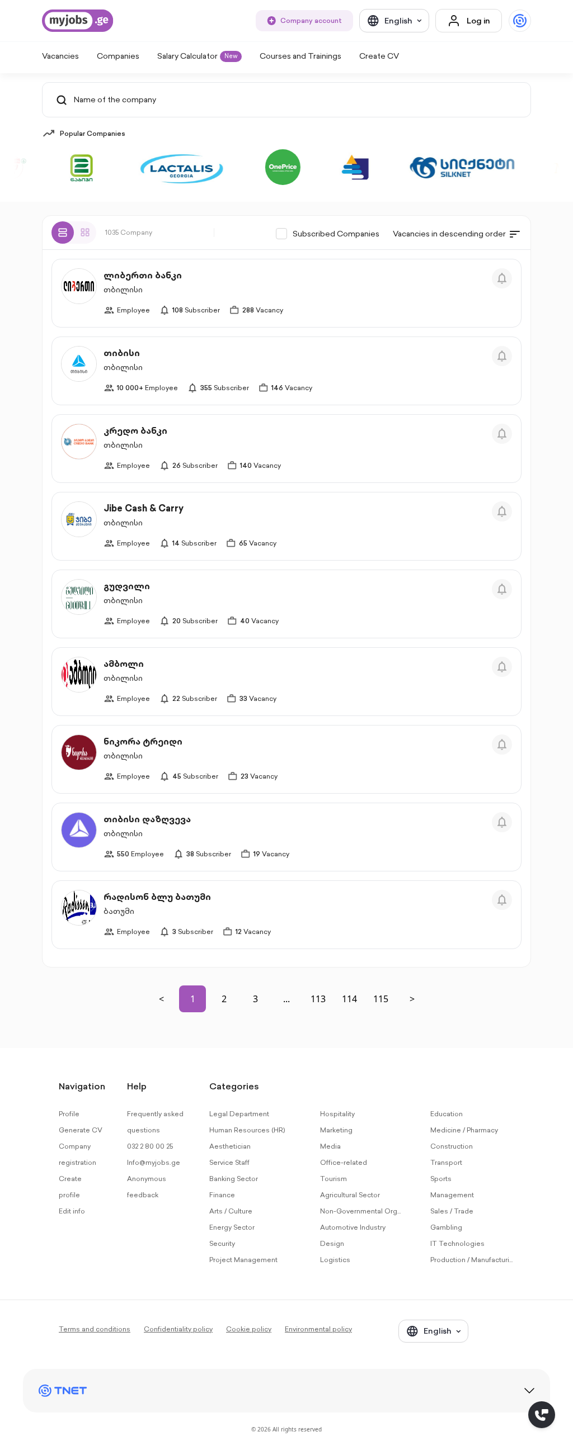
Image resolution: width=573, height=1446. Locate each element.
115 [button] (380, 999)
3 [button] (255, 999)
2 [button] (224, 999)
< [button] (161, 999)
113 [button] (318, 999)
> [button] (412, 999)
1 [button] (192, 999)
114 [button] (349, 999)
